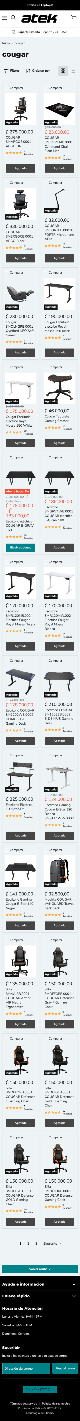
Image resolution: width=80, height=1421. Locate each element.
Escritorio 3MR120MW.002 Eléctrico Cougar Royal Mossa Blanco (58, 620)
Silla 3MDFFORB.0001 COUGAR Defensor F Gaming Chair (20, 1094)
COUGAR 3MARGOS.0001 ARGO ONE (18, 141)
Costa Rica (38, 1389)
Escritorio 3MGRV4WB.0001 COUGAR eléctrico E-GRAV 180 (59, 513)
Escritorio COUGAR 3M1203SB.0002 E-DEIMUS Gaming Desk (59, 716)
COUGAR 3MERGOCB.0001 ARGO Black (19, 236)
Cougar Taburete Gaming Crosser (57, 418)
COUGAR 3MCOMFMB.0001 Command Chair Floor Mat (59, 144)
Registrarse (65, 1368)
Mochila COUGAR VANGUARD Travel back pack (59, 903)
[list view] (73, 71)
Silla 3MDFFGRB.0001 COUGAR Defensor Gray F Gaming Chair (59, 998)
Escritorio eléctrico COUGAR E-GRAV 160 (20, 525)
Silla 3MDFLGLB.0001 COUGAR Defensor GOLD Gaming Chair (20, 1195)
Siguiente (50, 1243)
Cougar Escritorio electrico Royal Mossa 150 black (57, 326)
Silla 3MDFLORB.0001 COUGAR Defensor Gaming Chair (59, 1193)
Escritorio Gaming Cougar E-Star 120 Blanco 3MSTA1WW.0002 (59, 811)
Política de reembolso (56, 1404)
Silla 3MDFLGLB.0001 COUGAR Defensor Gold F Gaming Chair (59, 1097)
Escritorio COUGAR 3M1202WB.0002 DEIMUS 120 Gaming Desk (20, 717)
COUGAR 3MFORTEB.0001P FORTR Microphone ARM (59, 232)
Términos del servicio (23, 1404)
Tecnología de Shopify (40, 1413)
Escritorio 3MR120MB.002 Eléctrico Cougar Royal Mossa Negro (20, 618)
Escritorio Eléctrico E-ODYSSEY (19, 806)
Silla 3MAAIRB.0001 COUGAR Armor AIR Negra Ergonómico (18, 998)
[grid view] (63, 71)
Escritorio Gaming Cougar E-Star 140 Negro (19, 903)
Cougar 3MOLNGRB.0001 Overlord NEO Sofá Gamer (20, 328)
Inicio (6, 43)
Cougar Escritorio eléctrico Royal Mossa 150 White (19, 421)
